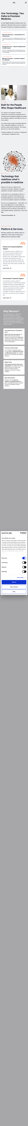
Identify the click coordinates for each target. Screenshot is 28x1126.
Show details (20, 577)
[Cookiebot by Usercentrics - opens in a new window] (20, 533)
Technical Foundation (7, 215)
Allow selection (14, 587)
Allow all (14, 582)
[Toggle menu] (26, 3)
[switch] (24, 562)
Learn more (6, 268)
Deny (14, 591)
